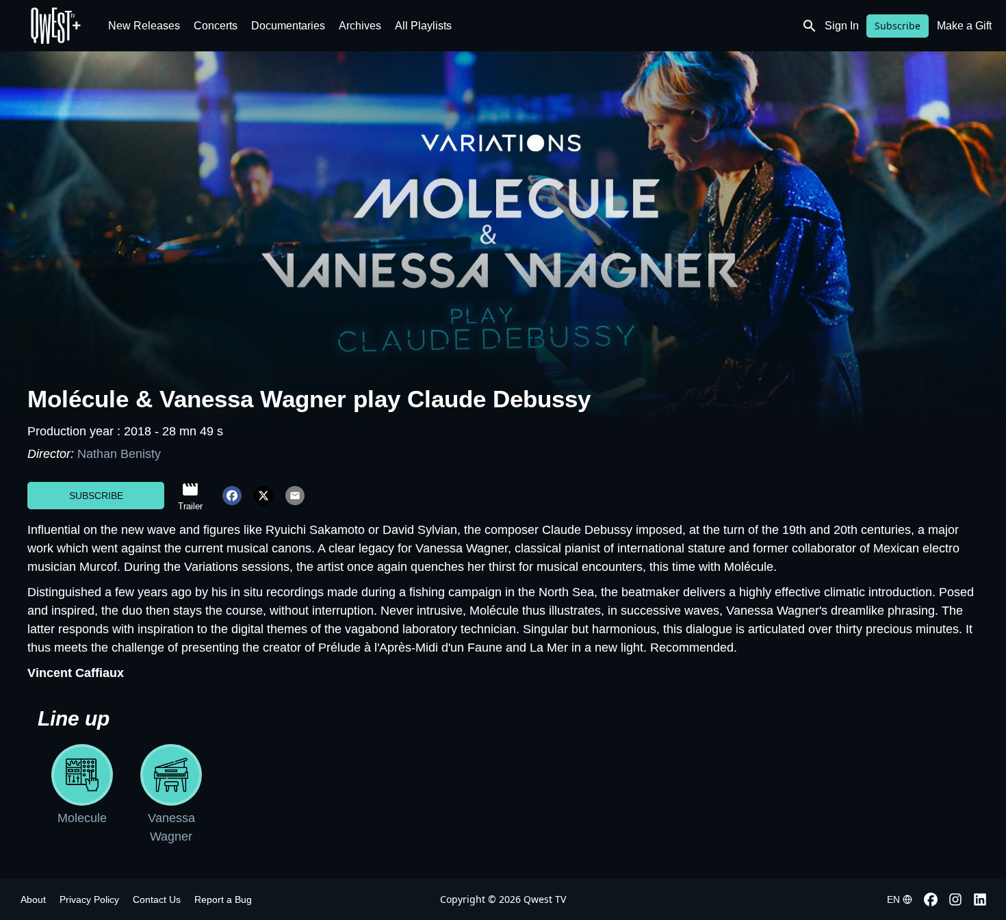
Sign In (842, 25)
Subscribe (897, 25)
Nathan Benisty (119, 454)
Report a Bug (223, 899)
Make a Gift (964, 25)
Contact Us (157, 899)
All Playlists (423, 25)
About (33, 899)
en (893, 899)
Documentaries (288, 25)
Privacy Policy (89, 899)
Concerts (215, 25)
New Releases (144, 25)
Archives (360, 25)
